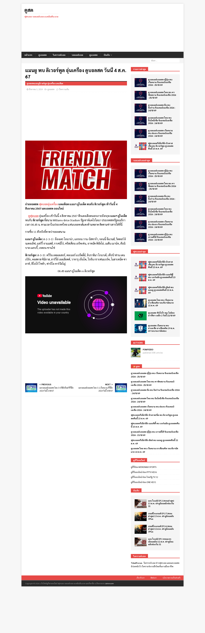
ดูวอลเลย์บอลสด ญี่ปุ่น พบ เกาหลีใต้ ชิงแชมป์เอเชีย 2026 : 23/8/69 (160, 237)
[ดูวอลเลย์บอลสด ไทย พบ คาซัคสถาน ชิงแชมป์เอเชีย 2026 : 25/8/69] (141, 95)
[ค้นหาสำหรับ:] (165, 60)
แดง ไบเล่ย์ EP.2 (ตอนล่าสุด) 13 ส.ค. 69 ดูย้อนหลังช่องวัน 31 (161, 503)
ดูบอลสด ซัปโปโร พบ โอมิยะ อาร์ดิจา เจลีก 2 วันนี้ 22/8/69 (161, 314)
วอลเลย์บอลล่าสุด (141, 160)
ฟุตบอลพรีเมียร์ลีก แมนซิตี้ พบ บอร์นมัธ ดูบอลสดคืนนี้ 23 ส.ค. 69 (161, 277)
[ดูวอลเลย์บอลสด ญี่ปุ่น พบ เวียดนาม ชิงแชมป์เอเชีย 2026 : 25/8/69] (141, 82)
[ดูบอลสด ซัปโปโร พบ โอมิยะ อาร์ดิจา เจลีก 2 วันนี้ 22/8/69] (141, 315)
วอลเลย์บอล (77, 55)
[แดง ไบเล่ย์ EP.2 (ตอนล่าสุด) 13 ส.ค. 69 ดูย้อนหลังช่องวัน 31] (141, 503)
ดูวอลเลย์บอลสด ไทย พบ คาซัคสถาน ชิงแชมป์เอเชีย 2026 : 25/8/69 (162, 95)
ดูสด (138, 366)
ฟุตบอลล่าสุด (139, 251)
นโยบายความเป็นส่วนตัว (172, 578)
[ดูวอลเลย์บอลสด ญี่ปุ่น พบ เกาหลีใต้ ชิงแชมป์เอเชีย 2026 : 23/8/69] (141, 237)
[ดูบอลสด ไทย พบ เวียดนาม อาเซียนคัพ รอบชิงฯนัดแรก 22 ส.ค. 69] (141, 303)
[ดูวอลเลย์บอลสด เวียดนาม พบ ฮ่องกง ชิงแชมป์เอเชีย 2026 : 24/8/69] (141, 133)
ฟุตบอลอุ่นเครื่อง (48, 204)
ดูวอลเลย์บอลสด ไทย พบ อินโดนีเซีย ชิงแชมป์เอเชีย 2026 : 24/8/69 (160, 120)
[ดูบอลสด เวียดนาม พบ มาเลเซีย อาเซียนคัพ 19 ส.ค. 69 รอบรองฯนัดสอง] (141, 328)
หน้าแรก (28, 55)
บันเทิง (107, 55)
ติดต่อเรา (154, 578)
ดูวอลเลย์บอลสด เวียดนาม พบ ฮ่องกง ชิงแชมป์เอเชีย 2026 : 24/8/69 (160, 133)
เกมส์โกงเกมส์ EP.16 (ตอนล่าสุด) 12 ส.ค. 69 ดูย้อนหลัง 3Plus (161, 529)
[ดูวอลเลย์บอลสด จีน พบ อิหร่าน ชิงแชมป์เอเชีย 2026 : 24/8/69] (141, 108)
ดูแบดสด (93, 55)
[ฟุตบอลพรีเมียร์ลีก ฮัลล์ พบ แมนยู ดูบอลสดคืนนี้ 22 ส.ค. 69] (141, 290)
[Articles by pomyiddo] (135, 355)
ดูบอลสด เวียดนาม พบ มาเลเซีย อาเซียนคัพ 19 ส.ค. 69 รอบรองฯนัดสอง (161, 328)
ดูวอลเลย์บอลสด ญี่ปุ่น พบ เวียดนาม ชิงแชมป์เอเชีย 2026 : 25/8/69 (160, 82)
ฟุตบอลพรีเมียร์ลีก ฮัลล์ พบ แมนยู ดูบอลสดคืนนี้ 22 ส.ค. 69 (161, 290)
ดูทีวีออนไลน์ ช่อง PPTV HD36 (144, 472)
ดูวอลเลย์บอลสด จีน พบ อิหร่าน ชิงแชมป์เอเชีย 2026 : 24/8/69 (161, 108)
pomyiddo (148, 349)
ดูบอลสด (42, 55)
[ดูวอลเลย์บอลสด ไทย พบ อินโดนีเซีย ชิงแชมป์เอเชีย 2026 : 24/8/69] (141, 120)
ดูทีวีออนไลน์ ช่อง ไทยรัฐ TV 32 (144, 477)
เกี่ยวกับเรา (141, 578)
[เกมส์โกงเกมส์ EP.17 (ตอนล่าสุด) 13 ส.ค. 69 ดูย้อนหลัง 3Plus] (141, 516)
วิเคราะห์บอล (59, 55)
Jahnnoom (109, 583)
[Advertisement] (129, 28)
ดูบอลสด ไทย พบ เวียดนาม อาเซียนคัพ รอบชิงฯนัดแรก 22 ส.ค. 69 (161, 303)
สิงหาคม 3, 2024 (36, 89)
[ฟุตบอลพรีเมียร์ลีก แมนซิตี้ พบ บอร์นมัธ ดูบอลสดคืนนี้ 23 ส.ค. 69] (141, 277)
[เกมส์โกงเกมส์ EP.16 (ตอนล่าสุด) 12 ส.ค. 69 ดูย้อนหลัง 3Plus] (141, 529)
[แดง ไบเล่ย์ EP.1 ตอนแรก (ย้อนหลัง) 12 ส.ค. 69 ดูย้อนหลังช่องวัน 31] (141, 542)
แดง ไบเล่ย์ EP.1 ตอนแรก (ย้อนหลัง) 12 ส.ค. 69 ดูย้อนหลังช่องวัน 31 (160, 542)
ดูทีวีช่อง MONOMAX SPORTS (144, 467)
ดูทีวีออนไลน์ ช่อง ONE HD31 (143, 482)
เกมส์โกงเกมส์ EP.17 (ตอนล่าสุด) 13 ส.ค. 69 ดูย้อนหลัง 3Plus (161, 516)
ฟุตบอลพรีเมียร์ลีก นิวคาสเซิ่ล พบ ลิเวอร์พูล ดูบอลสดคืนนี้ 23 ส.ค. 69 (160, 146)
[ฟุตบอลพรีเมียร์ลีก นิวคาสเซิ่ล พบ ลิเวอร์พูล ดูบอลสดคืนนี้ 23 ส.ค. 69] (141, 146)
